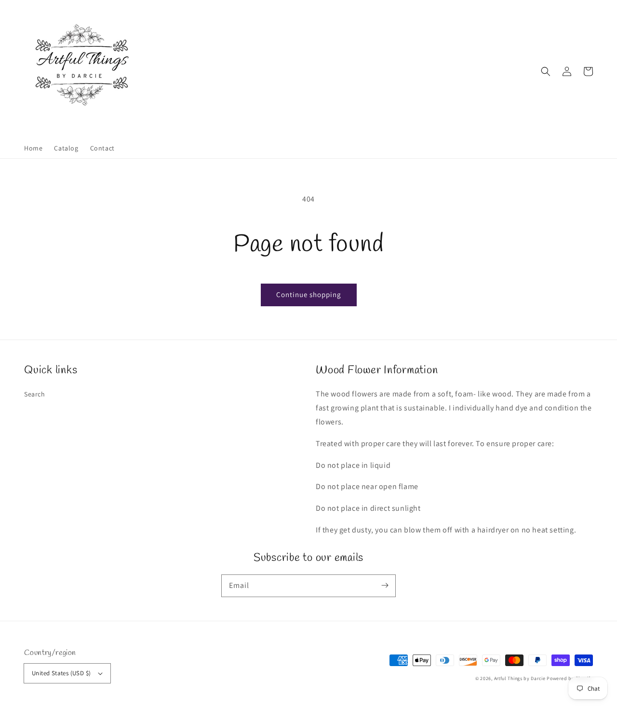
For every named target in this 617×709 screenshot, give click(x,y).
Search (34, 394)
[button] (545, 71)
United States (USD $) (61, 673)
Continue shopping (308, 294)
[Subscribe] (384, 585)
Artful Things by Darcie (520, 678)
